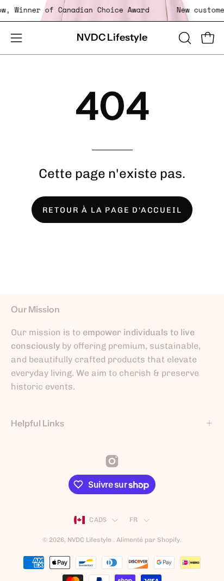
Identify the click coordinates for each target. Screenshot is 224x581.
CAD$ (98, 519)
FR (133, 519)
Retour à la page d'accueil (112, 210)
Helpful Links (37, 423)
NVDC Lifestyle (112, 37)
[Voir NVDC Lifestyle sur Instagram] (112, 461)
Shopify (168, 540)
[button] (183, 38)
